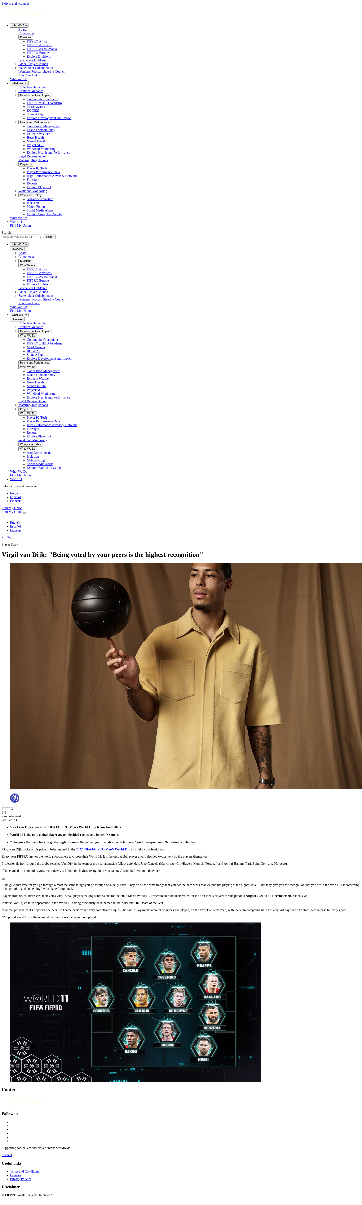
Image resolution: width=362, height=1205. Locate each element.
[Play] (3, 879)
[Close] (15, 538)
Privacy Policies (20, 1179)
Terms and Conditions (24, 1171)
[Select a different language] (3, 516)
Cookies (15, 1175)
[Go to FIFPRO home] (181, 14)
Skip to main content (15, 3)
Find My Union (20, 225)
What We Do (19, 83)
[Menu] (12, 538)
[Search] (24, 512)
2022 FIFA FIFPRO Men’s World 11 (102, 849)
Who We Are (19, 25)
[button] (181, 878)
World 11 (16, 221)
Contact (7, 1155)
